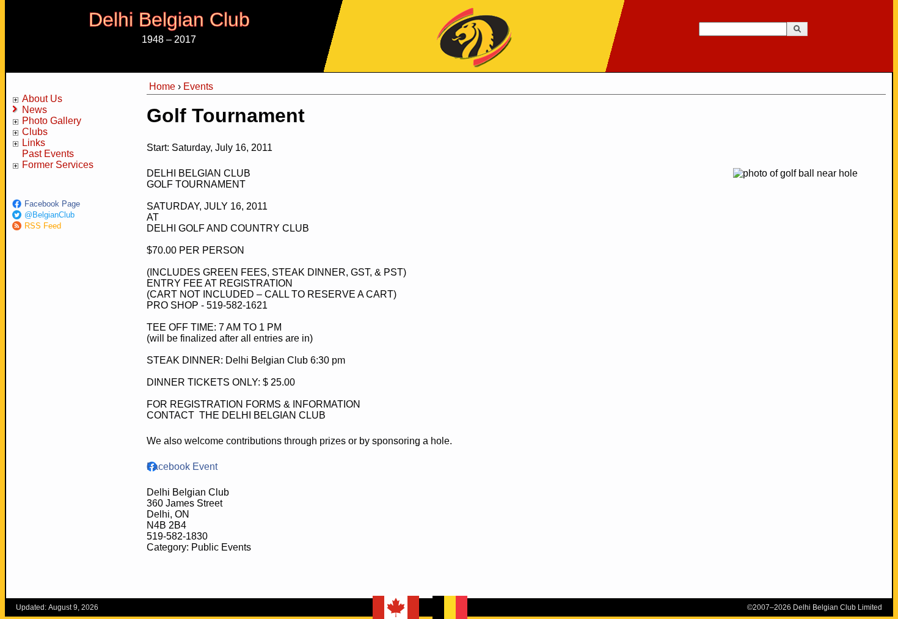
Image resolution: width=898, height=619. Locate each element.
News (34, 109)
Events (198, 86)
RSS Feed (42, 225)
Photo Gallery (51, 120)
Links (33, 142)
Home (162, 86)
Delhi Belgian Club (169, 20)
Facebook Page (52, 203)
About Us (42, 98)
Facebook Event (182, 466)
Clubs (35, 131)
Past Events (48, 153)
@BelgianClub (49, 214)
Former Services (57, 164)
